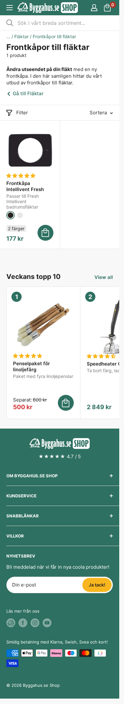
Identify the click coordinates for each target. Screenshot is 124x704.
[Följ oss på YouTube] (47, 622)
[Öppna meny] (9, 7)
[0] (108, 7)
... (8, 36)
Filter (22, 113)
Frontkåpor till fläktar (54, 36)
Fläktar (21, 36)
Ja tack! (97, 584)
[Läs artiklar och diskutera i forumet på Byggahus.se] (10, 622)
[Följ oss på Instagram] (35, 622)
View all (103, 277)
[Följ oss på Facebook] (22, 622)
